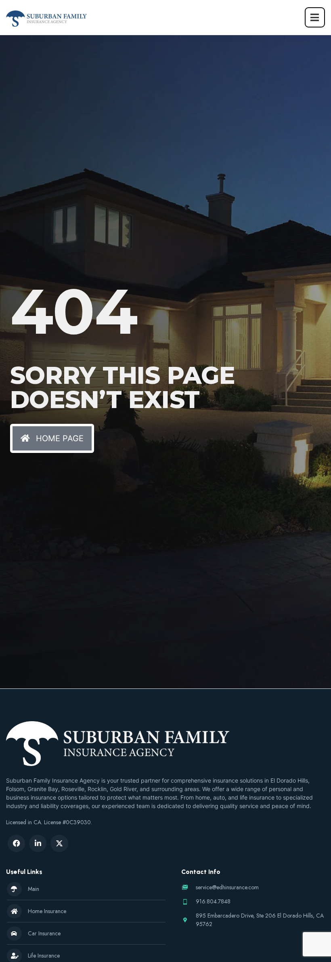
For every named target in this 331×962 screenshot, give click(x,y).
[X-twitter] (59, 843)
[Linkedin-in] (37, 843)
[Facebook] (16, 843)
